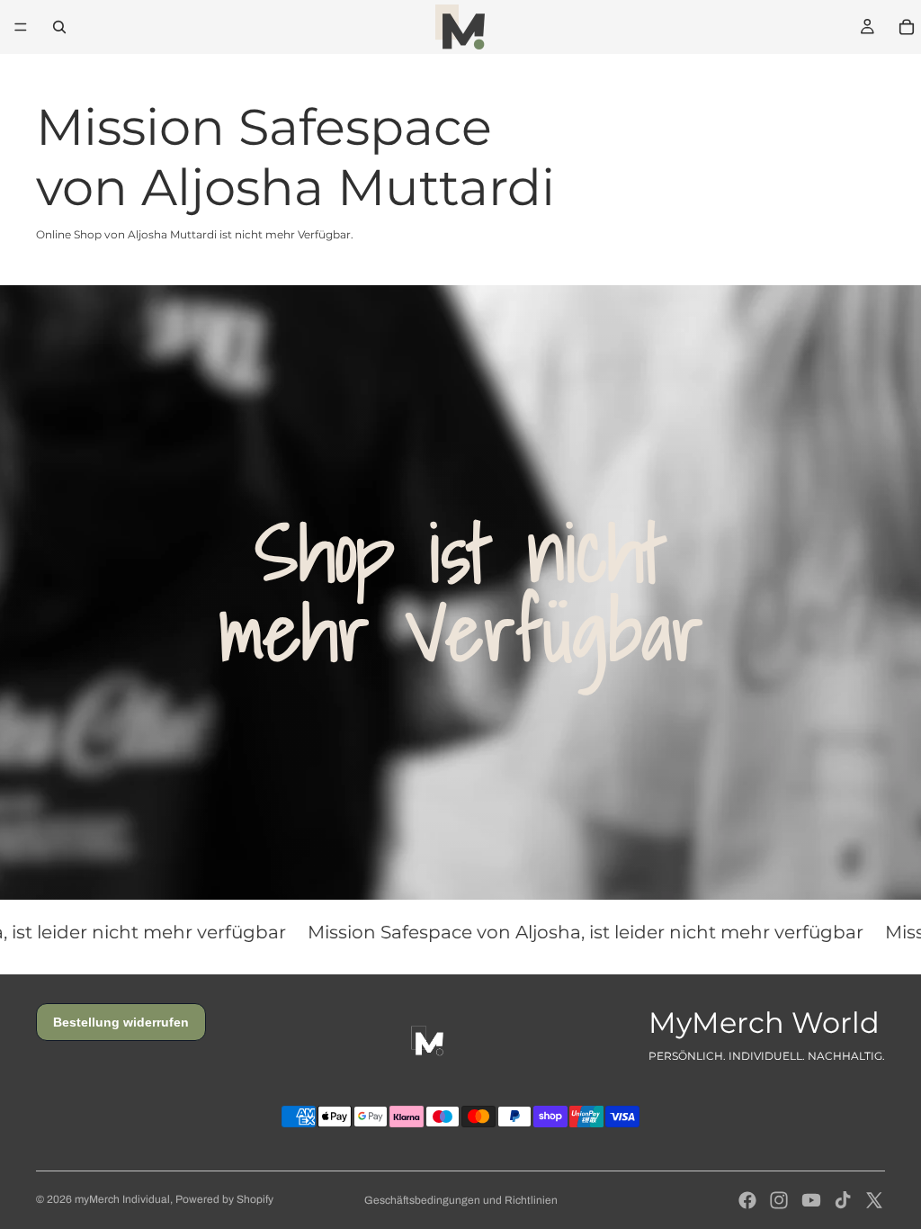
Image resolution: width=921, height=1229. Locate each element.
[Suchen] (59, 27)
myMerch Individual (122, 1199)
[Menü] (20, 27)
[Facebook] (747, 1200)
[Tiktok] (843, 1200)
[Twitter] (874, 1200)
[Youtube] (811, 1200)
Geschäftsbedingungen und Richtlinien (461, 1200)
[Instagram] (779, 1200)
